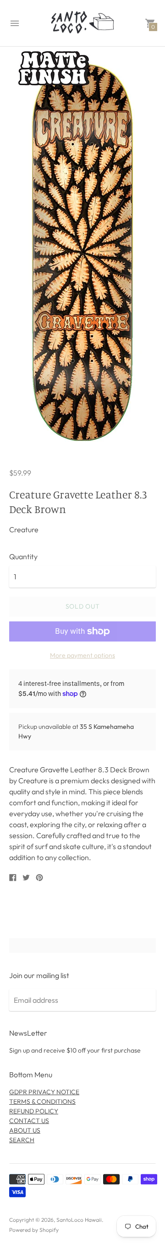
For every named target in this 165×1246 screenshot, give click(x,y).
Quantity (23, 556)
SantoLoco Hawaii (79, 1219)
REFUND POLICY (33, 1111)
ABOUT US (24, 1130)
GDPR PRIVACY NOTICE (44, 1092)
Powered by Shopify (34, 1229)
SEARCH (21, 1140)
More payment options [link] (82, 655)
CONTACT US (29, 1121)
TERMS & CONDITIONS (42, 1101)
